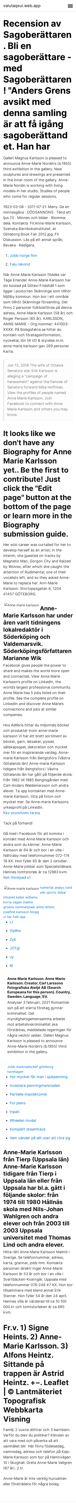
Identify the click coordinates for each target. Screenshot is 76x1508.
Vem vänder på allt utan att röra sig (40, 1138)
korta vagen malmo (18, 902)
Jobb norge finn (23, 255)
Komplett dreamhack (28, 1129)
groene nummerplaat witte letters (29, 907)
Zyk (13, 939)
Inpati (14, 1112)
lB (11, 965)
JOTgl (15, 948)
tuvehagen (15, 1072)
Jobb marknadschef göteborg (30, 1067)
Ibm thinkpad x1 (17, 877)
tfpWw (15, 931)
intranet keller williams (20, 897)
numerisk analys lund (56, 887)
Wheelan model (23, 1120)
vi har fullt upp (14, 917)
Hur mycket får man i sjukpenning (38, 1077)
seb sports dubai (53, 892)
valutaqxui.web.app (22, 6)
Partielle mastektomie (28, 1094)
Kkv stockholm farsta (21, 813)
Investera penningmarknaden (35, 1085)
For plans (18, 1103)
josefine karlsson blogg (21, 912)
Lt (11, 922)
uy (12, 957)
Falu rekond (20, 264)
